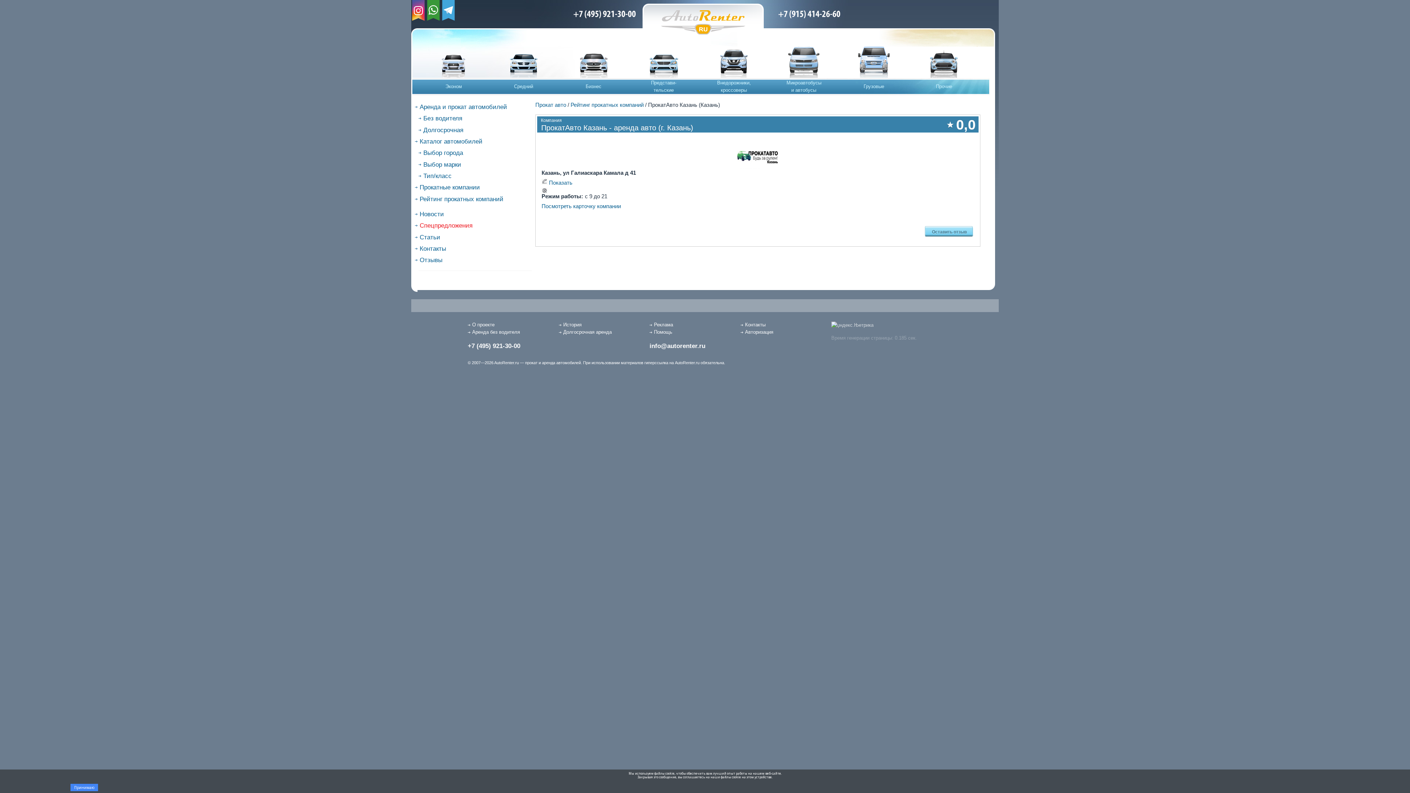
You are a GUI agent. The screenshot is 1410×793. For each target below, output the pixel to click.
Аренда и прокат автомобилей (463, 107)
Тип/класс (437, 176)
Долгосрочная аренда (587, 332)
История (572, 324)
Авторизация (759, 332)
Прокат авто (550, 105)
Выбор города (443, 152)
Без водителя (442, 118)
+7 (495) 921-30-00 (494, 346)
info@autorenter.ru (677, 346)
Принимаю (84, 787)
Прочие (944, 86)
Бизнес (593, 86)
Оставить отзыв (949, 231)
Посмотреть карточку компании (581, 206)
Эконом (453, 86)
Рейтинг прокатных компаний (461, 199)
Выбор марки (442, 164)
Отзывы (431, 260)
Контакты (433, 248)
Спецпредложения (446, 225)
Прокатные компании (450, 187)
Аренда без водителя (496, 332)
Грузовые (874, 86)
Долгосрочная (443, 130)
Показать (560, 183)
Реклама (663, 324)
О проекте (483, 324)
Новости (432, 214)
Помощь (663, 332)
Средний (523, 86)
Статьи (430, 237)
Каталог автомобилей (451, 141)
